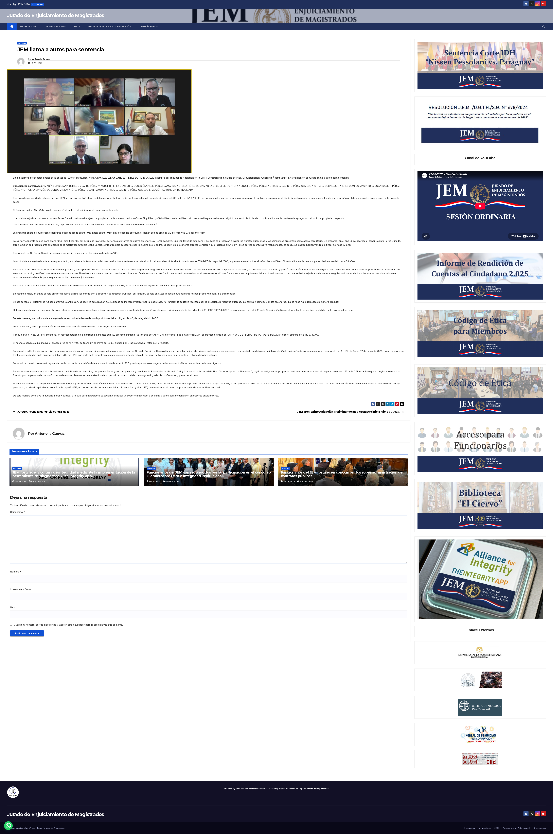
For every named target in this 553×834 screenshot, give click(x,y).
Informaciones (56, 26)
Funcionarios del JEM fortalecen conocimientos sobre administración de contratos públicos (342, 474)
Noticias (22, 43)
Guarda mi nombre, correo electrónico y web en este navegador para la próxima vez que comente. (68, 624)
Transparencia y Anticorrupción (110, 26)
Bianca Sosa (38, 481)
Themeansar (59, 828)
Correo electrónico (21, 589)
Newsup (46, 828)
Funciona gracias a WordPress (21, 828)
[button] (543, 26)
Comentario (17, 512)
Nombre (15, 571)
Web (12, 607)
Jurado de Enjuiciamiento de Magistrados (55, 15)
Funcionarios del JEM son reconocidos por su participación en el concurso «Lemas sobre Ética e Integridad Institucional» (209, 474)
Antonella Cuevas (41, 59)
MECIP (77, 26)
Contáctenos (149, 26)
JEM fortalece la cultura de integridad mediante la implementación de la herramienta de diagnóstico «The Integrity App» (73, 474)
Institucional (29, 26)
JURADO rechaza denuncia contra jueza (43, 411)
